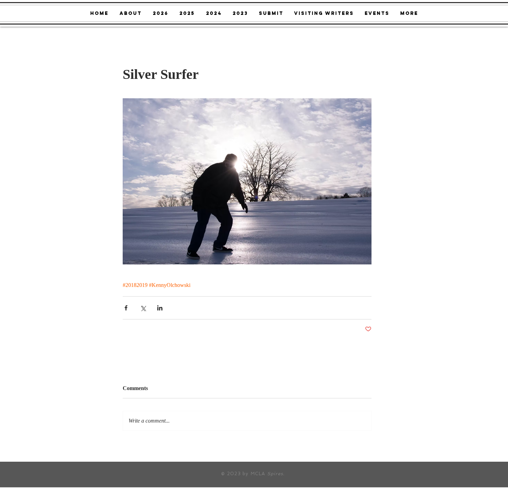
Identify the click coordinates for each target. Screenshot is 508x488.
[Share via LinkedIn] (160, 308)
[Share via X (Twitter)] (143, 308)
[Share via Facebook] (126, 308)
